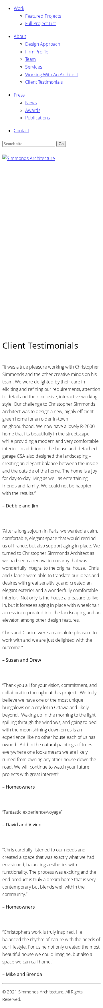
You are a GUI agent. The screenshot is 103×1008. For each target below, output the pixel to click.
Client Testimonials (44, 82)
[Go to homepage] (28, 158)
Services (33, 67)
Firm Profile (36, 52)
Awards (32, 110)
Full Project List (40, 23)
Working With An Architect (51, 74)
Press (19, 95)
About (20, 36)
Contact (21, 130)
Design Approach (42, 44)
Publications (37, 118)
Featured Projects (43, 16)
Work (19, 8)
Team (30, 59)
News (31, 102)
